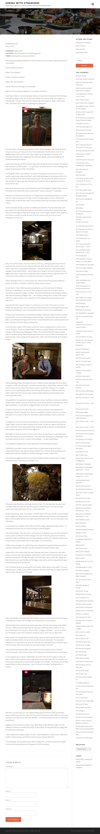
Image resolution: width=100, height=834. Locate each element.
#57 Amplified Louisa (82, 520)
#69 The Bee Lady (81, 455)
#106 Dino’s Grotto (82, 271)
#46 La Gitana (80, 558)
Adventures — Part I (82, 476)
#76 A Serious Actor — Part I (85, 427)
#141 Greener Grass (82, 100)
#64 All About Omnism (83, 486)
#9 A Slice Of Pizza (82, 704)
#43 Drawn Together (82, 570)
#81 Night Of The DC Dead (84, 394)
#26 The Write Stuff (82, 638)
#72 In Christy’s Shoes (83, 443)
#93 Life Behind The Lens (84, 337)
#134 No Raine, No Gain (83, 130)
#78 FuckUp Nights (82, 412)
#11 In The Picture (82, 698)
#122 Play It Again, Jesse (83, 190)
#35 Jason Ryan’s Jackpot (84, 604)
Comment (10, 766)
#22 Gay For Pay (81, 652)
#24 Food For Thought (83, 645)
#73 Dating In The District (84, 439)
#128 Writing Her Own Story (85, 160)
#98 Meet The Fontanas (83, 310)
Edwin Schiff (21, 61)
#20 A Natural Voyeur (83, 658)
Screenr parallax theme (78, 831)
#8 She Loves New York (83, 707)
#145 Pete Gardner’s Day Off (85, 79)
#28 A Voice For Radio (83, 632)
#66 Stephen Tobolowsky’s (84, 467)
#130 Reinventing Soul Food (85, 151)
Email (8, 800)
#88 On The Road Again (83, 361)
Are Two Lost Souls (82, 222)
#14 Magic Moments (82, 683)
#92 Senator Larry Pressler (84, 340)
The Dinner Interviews (83, 43)
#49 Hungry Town (81, 548)
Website (9, 809)
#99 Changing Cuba (82, 306)
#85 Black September (83, 376)
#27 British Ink (80, 635)
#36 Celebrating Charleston (85, 601)
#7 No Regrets (80, 711)
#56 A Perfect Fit (81, 523)
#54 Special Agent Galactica (85, 529)
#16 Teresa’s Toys (81, 674)
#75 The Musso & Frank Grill (85, 430)
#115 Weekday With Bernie (84, 226)
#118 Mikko (79, 208)
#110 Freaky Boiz (81, 256)
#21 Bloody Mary (81, 655)
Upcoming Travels (82, 52)
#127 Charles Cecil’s (82, 163)
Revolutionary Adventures (84, 165)
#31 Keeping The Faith (83, 617)
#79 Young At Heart (82, 409)
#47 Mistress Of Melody (83, 555)
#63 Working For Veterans (84, 489)
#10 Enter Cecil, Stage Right (85, 701)
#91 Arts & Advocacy (82, 349)
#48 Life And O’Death (83, 552)
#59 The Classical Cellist (84, 505)
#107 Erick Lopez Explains (84, 268)
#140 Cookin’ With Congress (85, 103)
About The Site (80, 46)
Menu (92, 4)
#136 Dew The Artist (82, 123)
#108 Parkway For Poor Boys (85, 265)
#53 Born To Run (81, 533)
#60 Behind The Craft (83, 501)
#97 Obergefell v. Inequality (85, 313)
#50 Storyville (80, 545)
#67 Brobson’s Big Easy (83, 464)
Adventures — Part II (82, 470)
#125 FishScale (80, 175)
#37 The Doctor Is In (82, 598)
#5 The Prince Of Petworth (84, 717)
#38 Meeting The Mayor (83, 594)
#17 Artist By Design (82, 670)
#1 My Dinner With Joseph (84, 738)
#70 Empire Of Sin (82, 452)
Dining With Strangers (22, 3)
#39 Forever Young (82, 591)
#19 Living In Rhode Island (84, 661)
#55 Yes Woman (81, 526)
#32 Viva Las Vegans (82, 614)
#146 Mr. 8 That (81, 76)
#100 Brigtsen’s (81, 303)
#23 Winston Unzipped (83, 648)
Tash (15, 53)
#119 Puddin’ (80, 205)
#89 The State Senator (83, 358)
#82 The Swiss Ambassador (85, 391)
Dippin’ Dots (27, 295)
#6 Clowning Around (82, 714)
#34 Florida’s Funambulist (84, 607)
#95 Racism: (80, 322)
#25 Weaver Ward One (83, 642)
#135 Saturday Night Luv (84, 127)
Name (8, 791)
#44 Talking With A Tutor (84, 567)
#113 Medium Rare (82, 235)
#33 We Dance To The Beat (84, 611)
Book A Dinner (80, 49)
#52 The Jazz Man (81, 536)
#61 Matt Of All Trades (83, 498)
